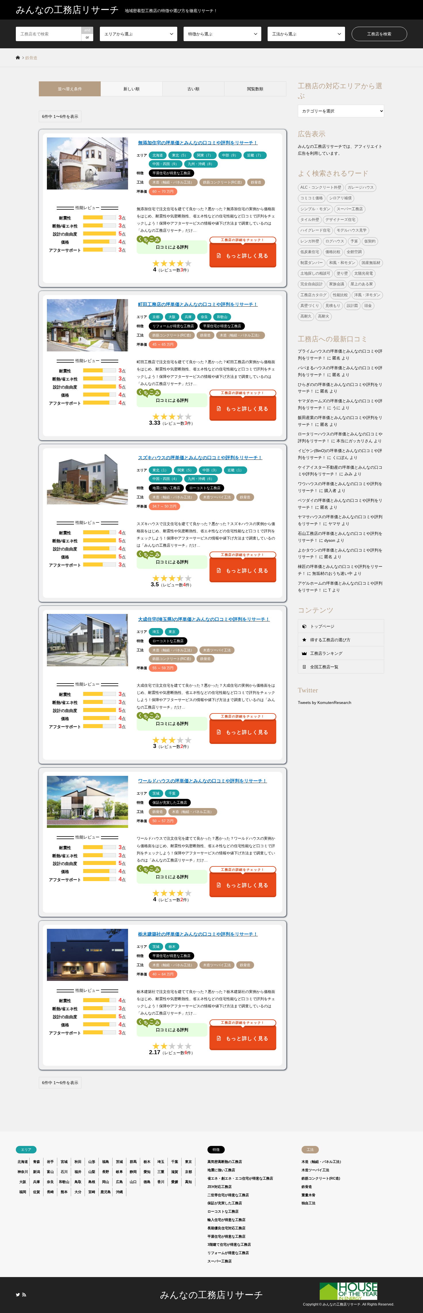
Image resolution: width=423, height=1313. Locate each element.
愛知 (147, 1172)
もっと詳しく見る (245, 250)
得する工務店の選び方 (330, 640)
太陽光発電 (363, 273)
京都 (188, 1172)
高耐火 (323, 316)
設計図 (352, 306)
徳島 (147, 1182)
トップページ (322, 626)
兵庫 (36, 1182)
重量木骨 (308, 1195)
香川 (160, 1182)
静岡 (133, 1172)
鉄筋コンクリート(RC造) (321, 1178)
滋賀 (174, 1172)
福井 (78, 1172)
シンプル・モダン (315, 209)
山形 (91, 1162)
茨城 (119, 1162)
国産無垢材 (371, 263)
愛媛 (174, 1182)
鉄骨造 (307, 1187)
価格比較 (332, 252)
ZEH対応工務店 (219, 1187)
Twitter (18, 1295)
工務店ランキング (326, 653)
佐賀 (36, 1192)
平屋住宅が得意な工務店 (226, 1236)
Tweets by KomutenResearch (324, 702)
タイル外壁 (309, 220)
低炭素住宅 (309, 252)
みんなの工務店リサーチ (211, 1295)
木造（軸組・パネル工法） (322, 1162)
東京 (188, 1162)
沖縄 (119, 1192)
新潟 (36, 1172)
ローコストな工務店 (223, 1211)
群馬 (133, 1162)
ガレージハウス (361, 187)
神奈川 (23, 1172)
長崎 (50, 1192)
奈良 (50, 1182)
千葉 (174, 1162)
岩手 (50, 1162)
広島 (119, 1182)
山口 (133, 1182)
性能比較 (340, 295)
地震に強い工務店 (221, 1170)
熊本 (64, 1192)
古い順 (193, 89)
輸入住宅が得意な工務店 (226, 1220)
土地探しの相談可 (315, 273)
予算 (354, 241)
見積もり (332, 306)
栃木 (147, 1162)
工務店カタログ (313, 295)
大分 (78, 1192)
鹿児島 (105, 1192)
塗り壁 (342, 273)
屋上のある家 (361, 284)
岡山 (105, 1182)
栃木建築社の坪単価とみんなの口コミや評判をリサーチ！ (198, 934)
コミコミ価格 (311, 198)
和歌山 (64, 1182)
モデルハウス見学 (352, 230)
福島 (105, 1162)
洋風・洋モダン (367, 295)
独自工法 (308, 1203)
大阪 (22, 1182)
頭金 (368, 306)
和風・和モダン (342, 263)
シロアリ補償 (340, 198)
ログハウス (334, 241)
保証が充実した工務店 (224, 1203)
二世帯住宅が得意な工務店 (228, 1195)
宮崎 (91, 1192)
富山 (50, 1172)
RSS (24, 1295)
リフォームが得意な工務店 (228, 1253)
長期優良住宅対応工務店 (226, 1228)
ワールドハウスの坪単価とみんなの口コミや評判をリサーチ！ (202, 780)
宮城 (64, 1162)
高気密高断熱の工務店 (224, 1162)
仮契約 (370, 241)
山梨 (91, 1172)
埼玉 (160, 1162)
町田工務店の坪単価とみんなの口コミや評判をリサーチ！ (198, 304)
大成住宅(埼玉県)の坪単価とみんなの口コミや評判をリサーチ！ (204, 619)
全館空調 (354, 252)
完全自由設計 (311, 284)
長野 (105, 1172)
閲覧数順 (255, 89)
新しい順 (131, 89)
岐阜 (119, 1172)
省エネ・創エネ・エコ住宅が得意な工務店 (240, 1178)
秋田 (78, 1162)
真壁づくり (309, 306)
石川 (64, 1172)
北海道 (23, 1162)
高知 (188, 1182)
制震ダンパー (311, 263)
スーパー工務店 (350, 209)
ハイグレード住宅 (315, 230)
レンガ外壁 (309, 241)
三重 (160, 1172)
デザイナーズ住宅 (340, 220)
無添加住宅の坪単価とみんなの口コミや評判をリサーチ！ (198, 142)
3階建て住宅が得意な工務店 (229, 1245)
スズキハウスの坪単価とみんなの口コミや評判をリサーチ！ (200, 457)
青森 (36, 1162)
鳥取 (78, 1182)
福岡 (22, 1192)
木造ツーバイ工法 (315, 1170)
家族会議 (336, 284)
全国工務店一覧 (324, 667)
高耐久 (306, 316)
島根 (91, 1182)
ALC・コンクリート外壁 (320, 187)
